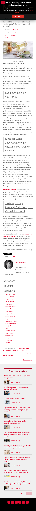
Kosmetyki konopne (10, 189)
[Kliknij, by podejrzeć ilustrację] (18, 50)
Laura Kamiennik (14, 29)
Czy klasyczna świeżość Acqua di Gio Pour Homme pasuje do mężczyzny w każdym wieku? (17, 410)
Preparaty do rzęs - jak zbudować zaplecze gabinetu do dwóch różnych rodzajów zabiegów (17, 459)
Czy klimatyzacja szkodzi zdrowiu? (14, 398)
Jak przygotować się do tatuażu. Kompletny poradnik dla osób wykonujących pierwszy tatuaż (17, 434)
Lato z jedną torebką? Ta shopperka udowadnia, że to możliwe (10, 337)
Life (14, 256)
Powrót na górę (28, 360)
